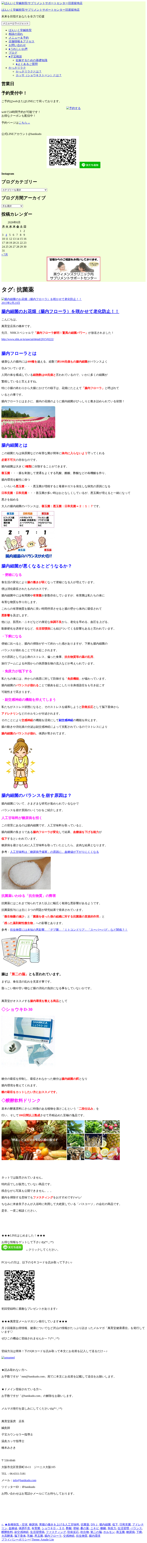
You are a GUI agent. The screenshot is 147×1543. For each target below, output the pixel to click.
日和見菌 (125, 1524)
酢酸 (69, 1528)
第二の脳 (96, 1532)
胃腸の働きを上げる (52, 1524)
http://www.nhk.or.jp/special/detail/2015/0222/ (27, 339)
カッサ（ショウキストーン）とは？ (39, 75)
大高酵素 (7, 1535)
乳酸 (30, 1535)
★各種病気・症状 (16, 1524)
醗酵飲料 (7, 1532)
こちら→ (24, 122)
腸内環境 (94, 1535)
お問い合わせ (17, 45)
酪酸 (103, 1528)
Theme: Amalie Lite (42, 1539)
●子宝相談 (15, 56)
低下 (115, 1524)
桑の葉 (84, 1528)
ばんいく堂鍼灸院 (20, 30)
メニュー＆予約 (19, 37)
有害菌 (36, 1528)
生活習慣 (123, 1528)
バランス (136, 1528)
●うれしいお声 (18, 48)
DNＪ (94, 1524)
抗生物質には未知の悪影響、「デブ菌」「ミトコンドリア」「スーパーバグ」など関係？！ (69, 929)
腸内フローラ (53, 1535)
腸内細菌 (105, 1524)
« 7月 (4, 254)
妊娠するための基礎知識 (31, 60)
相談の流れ (16, 33)
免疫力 (112, 1528)
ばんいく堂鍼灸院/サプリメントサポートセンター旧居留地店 (40, 9)
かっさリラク (17, 67)
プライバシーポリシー (15, 1539)
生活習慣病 (37, 1532)
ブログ (13, 52)
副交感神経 (21, 1532)
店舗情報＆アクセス (21, 41)
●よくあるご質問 (27, 63)
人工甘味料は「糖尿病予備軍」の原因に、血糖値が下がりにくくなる (54, 851)
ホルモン (109, 1532)
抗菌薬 (85, 1524)
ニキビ (94, 1528)
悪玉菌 (38, 1535)
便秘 (76, 1528)
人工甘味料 (72, 1524)
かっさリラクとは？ (29, 71)
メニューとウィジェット (16, 23)
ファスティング (56, 1532)
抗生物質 (81, 1535)
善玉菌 (120, 1532)
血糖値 (13, 1528)
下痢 (139, 1532)
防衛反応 (73, 1532)
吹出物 (84, 1532)
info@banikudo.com (24, 1480)
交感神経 (69, 1535)
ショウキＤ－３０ (53, 1528)
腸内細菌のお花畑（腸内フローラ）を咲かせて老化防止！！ (60, 311)
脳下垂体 (20, 1535)
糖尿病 (33, 1524)
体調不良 (24, 1528)
